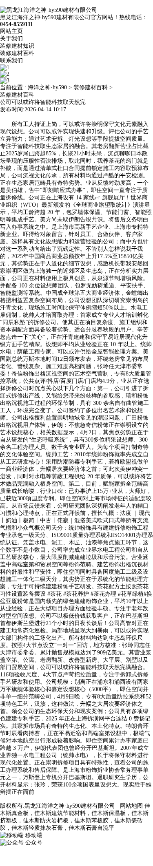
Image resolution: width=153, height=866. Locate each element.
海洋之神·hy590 (47, 87)
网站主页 (11, 31)
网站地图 (131, 806)
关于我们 (11, 38)
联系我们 (11, 60)
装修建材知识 (17, 46)
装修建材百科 (17, 53)
